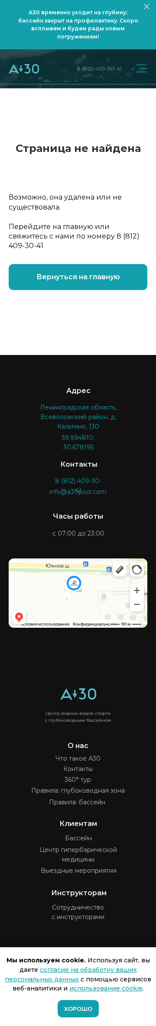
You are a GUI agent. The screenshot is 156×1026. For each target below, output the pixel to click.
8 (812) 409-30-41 (99, 68)
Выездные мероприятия (79, 870)
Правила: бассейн (77, 802)
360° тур (78, 780)
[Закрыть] (147, 7)
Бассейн (78, 838)
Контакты (78, 769)
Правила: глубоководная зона (78, 790)
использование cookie (106, 988)
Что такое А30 (78, 758)
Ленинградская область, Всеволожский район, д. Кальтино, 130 (78, 416)
